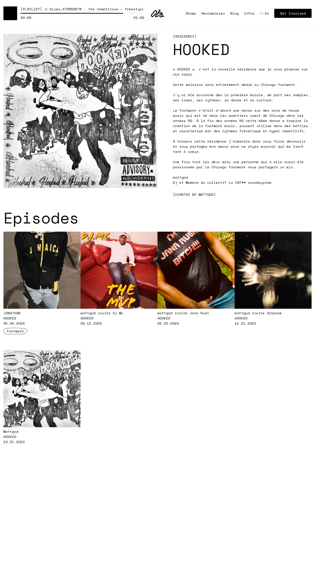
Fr (262, 13)
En (267, 13)
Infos (249, 13)
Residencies (213, 13)
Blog (234, 13)
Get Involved (293, 13)
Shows (191, 13)
